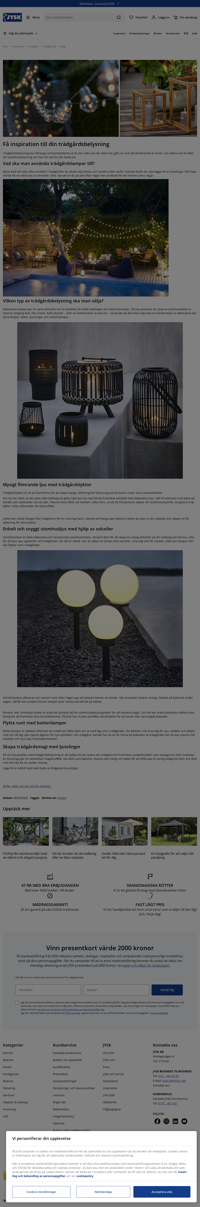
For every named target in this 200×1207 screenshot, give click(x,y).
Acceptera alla (162, 1192)
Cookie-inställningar (41, 1192)
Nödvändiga (103, 1192)
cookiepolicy (84, 1176)
